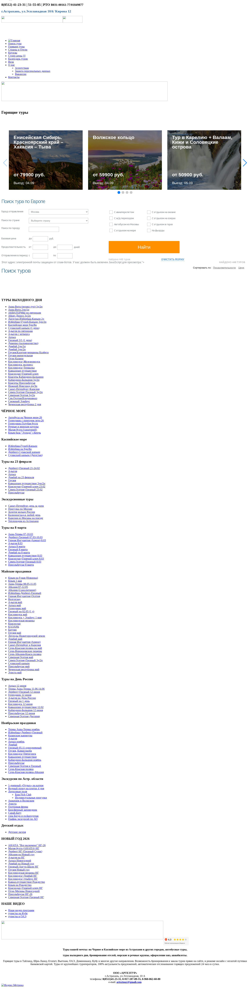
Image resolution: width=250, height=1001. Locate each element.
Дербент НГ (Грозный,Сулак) (25, 851)
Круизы (12, 52)
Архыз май (14, 605)
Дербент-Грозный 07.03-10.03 (25, 537)
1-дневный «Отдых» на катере (26, 785)
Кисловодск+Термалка (21, 367)
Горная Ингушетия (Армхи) (24, 642)
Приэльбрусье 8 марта (21, 564)
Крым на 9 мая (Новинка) (23, 577)
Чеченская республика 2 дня (24, 404)
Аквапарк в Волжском (21, 800)
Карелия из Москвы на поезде (25, 518)
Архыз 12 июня (17, 685)
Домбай (12, 744)
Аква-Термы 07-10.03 (20, 534)
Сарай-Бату (14, 812)
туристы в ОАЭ (17, 916)
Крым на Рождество (19, 885)
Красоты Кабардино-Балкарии (26, 376)
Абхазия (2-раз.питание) (22, 590)
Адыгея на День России (22, 698)
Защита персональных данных (32, 71)
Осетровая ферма (18, 806)
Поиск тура (14, 43)
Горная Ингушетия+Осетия (24, 596)
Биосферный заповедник (22, 809)
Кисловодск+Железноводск (24, 361)
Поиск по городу (10, 228)
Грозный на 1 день (19, 701)
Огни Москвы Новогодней (24, 891)
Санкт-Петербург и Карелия (24, 645)
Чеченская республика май (23, 669)
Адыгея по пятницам (20, 331)
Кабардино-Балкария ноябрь (24, 759)
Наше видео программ (21, 910)
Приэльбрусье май (19, 666)
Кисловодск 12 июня (20, 704)
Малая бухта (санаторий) (22, 429)
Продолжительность (13, 247)
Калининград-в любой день (24, 515)
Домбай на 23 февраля (21, 477)
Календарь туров (18, 58)
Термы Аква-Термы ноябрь (24, 729)
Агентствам (22, 68)
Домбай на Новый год (21, 863)
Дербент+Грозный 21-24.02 (24, 468)
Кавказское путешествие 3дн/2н (26, 483)
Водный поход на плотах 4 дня (26, 788)
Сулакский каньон (19, 663)
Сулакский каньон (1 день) (23, 328)
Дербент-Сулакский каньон (24, 452)
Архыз (12, 337)
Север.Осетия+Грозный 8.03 (24, 561)
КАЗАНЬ (13, 626)
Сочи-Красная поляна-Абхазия (26, 772)
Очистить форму (172, 259)
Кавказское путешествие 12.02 (26, 707)
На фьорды (158, 230)
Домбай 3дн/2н (17, 349)
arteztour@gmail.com (128, 982)
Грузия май (14, 632)
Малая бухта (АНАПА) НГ (23, 848)
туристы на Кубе (18, 913)
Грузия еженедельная (20, 355)
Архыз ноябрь (16, 741)
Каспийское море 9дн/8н (22, 324)
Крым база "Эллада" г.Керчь (24, 432)
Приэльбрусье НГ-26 (20, 894)
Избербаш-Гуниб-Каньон (22, 445)
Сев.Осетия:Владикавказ (22, 398)
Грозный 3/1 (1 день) (20, 340)
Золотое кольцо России (21, 512)
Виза (11, 61)
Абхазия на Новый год (21, 854)
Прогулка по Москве (20, 508)
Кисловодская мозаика (21, 620)
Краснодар (14, 623)
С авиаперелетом (124, 212)
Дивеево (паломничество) (23, 343)
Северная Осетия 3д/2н (21, 395)
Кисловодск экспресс (20, 364)
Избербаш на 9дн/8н (20, 449)
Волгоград (14, 599)
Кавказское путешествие (22, 370)
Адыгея (12, 471)
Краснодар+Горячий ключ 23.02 (26, 486)
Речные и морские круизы (23, 426)
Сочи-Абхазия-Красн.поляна (24, 654)
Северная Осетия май (20, 657)
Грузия (12, 480)
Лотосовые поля (17, 791)
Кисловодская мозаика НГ (23, 872)
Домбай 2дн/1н (17, 346)
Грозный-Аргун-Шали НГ (23, 866)
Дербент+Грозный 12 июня (24, 691)
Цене (241, 267)
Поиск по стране (10, 220)
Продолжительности (224, 267)
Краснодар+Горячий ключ (23, 373)
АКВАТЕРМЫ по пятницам (24, 312)
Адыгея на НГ (16, 857)
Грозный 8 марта (18, 549)
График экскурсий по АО (23, 819)
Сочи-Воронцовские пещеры (25, 651)
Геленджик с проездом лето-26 (26, 420)
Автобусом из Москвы (126, 224)
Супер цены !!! (17, 55)
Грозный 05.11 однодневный (24, 747)
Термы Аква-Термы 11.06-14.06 (26, 688)
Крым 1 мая (15, 580)
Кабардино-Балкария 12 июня (25, 710)
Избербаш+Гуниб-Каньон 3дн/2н (27, 321)
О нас (11, 64)
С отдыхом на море (125, 230)
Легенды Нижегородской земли (26, 635)
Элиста (12, 803)
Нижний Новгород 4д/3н (22, 386)
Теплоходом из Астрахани (23, 521)
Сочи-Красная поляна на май (25, 648)
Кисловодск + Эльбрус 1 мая (24, 617)
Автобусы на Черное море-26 (25, 417)
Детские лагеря (17, 832)
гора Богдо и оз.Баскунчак (23, 815)
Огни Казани (15, 358)
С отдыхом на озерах (164, 218)
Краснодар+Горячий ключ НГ (25, 888)
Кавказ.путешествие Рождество (26, 881)
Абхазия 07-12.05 (18, 587)
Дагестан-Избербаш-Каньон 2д (26, 318)
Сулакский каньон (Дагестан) (25, 455)
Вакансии (20, 74)
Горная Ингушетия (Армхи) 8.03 (27, 540)
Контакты (14, 77)
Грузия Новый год (18, 869)
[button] (244, 162)
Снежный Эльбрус (19, 401)
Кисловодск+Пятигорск (22, 753)
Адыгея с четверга (19, 334)
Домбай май (15, 638)
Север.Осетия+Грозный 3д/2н (25, 392)
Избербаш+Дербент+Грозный (25, 732)
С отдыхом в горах (162, 224)
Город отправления (12, 211)
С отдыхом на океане (164, 212)
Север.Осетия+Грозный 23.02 (25, 489)
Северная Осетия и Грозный (24, 766)
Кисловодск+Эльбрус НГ (23, 878)
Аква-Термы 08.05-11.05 (22, 583)
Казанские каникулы (20, 735)
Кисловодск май (17, 614)
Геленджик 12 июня (19, 694)
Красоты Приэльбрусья (21, 383)
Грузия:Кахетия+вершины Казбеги (28, 352)
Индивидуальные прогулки (31, 797)
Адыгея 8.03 (15, 543)
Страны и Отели (17, 49)
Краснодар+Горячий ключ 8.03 (26, 558)
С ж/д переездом (124, 218)
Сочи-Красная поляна (21, 769)
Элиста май (15, 672)
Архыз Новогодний (19, 860)
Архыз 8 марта (16, 546)
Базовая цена (8, 238)
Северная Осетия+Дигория (24, 716)
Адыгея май (15, 602)
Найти (144, 247)
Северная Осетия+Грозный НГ (26, 897)
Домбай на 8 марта (19, 552)
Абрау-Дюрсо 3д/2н (19, 315)
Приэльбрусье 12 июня (21, 713)
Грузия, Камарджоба (20, 750)
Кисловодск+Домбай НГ (22, 875)
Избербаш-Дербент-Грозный (24, 593)
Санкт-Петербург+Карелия (23, 389)
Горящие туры (16, 46)
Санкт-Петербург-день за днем (26, 505)
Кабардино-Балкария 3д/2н (23, 379)
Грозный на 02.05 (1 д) (21, 611)
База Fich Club (23, 794)
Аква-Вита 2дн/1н (18, 309)
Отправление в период (14, 255)
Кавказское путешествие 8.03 (25, 555)
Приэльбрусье (16, 492)
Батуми (12, 629)
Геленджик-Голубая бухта (23, 423)
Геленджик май (17, 608)
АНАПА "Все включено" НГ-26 (27, 845)
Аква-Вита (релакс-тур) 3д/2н (25, 306)
